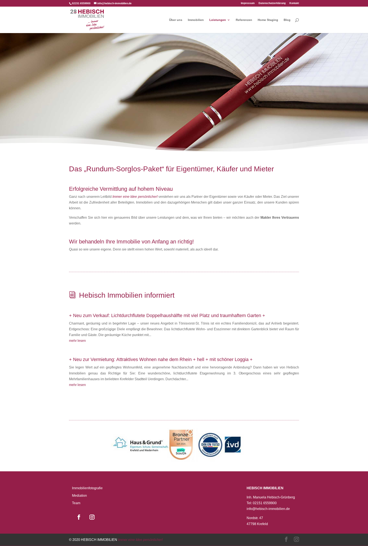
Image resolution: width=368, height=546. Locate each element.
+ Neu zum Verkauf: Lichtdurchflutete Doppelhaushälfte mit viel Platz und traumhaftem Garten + (167, 315)
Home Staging (268, 20)
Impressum (248, 3)
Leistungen (217, 20)
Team (76, 503)
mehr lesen (77, 340)
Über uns (175, 20)
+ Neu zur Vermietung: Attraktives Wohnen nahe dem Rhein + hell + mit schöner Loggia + (161, 359)
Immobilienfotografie (87, 488)
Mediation (79, 495)
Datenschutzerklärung (272, 3)
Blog (287, 20)
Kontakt (294, 3)
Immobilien (196, 20)
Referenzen (244, 20)
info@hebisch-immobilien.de (268, 509)
